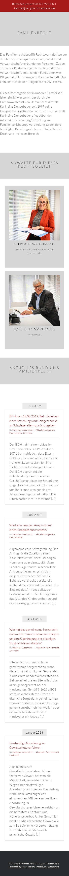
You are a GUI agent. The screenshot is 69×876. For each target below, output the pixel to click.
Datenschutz (53, 866)
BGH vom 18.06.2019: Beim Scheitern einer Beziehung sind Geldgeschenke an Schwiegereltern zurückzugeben (34, 420)
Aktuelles (40, 430)
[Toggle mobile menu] (62, 17)
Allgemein (50, 430)
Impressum (41, 866)
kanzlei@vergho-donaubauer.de (34, 8)
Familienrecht (15, 433)
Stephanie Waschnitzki (22, 430)
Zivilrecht (27, 433)
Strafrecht (14, 755)
